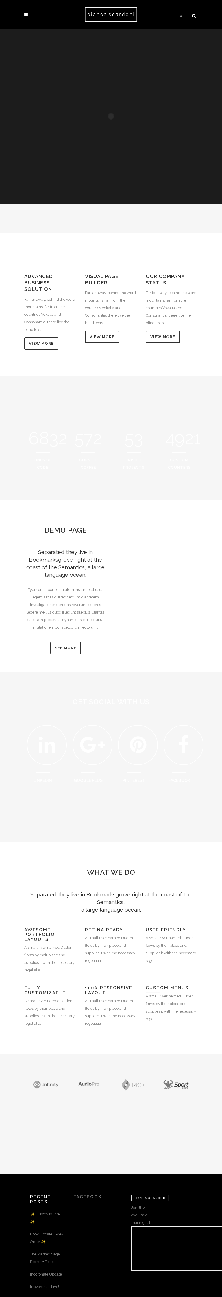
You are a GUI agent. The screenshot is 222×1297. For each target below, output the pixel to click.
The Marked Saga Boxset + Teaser (45, 1258)
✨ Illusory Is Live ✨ (45, 1218)
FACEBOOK (87, 1196)
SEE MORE (65, 648)
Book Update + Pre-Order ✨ (46, 1238)
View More (41, 343)
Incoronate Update (46, 1274)
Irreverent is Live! (44, 1287)
